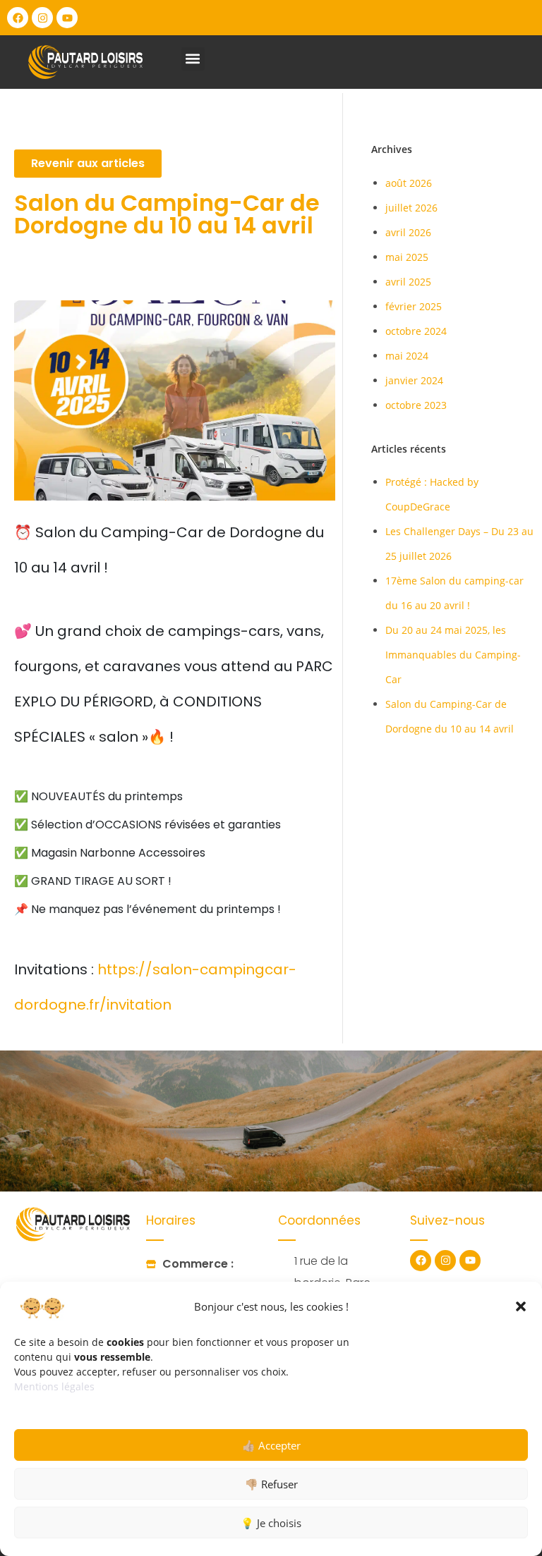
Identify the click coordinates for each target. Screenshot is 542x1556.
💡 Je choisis (271, 1523)
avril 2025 (408, 281)
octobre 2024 (416, 331)
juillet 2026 (411, 207)
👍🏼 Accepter (271, 1445)
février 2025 (413, 306)
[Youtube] (67, 17)
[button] (521, 1306)
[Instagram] (42, 17)
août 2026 (408, 183)
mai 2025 (406, 257)
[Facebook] (17, 17)
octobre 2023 (416, 405)
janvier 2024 (414, 380)
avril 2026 (408, 232)
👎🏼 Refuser (271, 1484)
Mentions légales (54, 1386)
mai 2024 (406, 355)
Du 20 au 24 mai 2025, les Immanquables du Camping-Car (453, 654)
